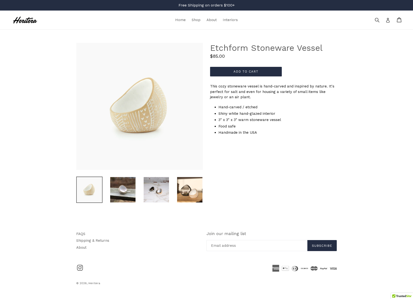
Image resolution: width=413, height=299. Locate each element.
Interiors (230, 20)
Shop (196, 20)
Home (180, 20)
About (211, 20)
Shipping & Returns (92, 240)
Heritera (94, 283)
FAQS (80, 234)
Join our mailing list (226, 233)
